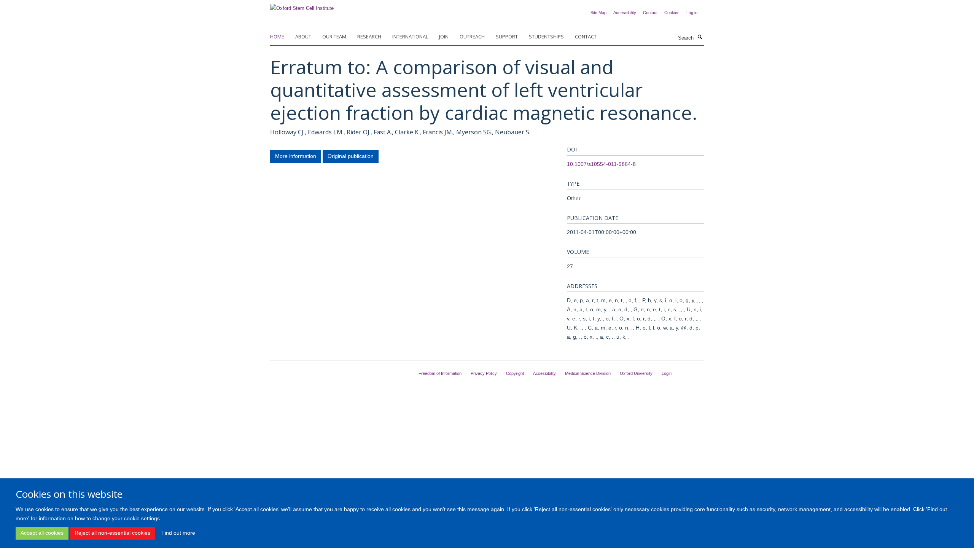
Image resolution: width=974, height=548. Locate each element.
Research (369, 36)
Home (277, 36)
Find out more (178, 533)
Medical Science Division (588, 373)
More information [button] (295, 156)
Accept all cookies (42, 533)
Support (507, 36)
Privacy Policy (484, 373)
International (410, 36)
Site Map (598, 12)
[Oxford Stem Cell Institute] (302, 6)
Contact (650, 12)
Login (667, 373)
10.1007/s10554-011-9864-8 (601, 164)
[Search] (699, 37)
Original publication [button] (351, 156)
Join (444, 36)
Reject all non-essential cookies (112, 533)
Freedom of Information (440, 373)
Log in (691, 12)
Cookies (672, 12)
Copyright (515, 373)
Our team (334, 36)
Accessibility (624, 12)
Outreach (472, 36)
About (303, 36)
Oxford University (636, 373)
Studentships (546, 36)
